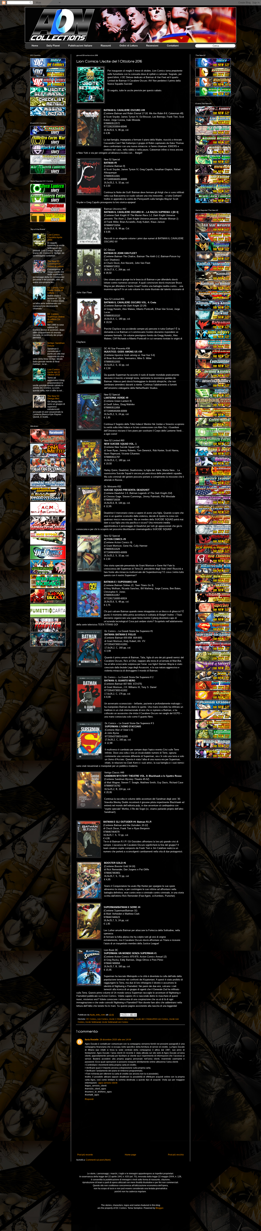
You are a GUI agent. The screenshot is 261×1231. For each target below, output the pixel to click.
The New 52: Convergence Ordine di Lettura (55, 264)
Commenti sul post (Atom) (98, 1160)
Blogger (159, 1208)
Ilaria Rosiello (92, 1039)
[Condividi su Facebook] (132, 1015)
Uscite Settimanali (93, 1022)
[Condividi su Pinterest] (135, 1015)
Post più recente (85, 1154)
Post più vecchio (176, 1154)
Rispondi (89, 1099)
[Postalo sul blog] (125, 1015)
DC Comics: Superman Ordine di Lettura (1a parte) (56, 318)
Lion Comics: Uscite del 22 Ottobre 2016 (53, 372)
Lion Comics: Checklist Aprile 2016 (54, 237)
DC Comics (91, 1019)
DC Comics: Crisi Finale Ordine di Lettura (55, 290)
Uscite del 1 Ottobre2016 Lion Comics (151, 1019)
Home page (130, 1154)
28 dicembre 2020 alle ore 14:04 (115, 1039)
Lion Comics (102, 1019)
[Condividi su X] (128, 1015)
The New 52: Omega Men (53, 397)
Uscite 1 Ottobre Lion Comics (121, 1019)
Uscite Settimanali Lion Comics (115, 1022)
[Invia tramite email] (121, 1015)
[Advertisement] (213, 782)
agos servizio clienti (107, 1083)
